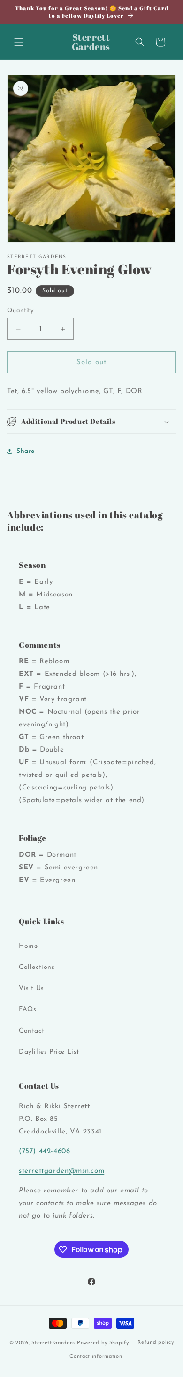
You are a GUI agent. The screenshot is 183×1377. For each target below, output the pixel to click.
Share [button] (25, 451)
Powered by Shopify (103, 1343)
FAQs (27, 1009)
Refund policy (155, 1342)
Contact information (95, 1356)
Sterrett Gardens (53, 1343)
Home (28, 946)
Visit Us (31, 988)
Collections (37, 967)
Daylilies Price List (49, 1051)
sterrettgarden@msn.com (61, 1171)
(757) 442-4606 (44, 1151)
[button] (18, 42)
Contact (31, 1030)
